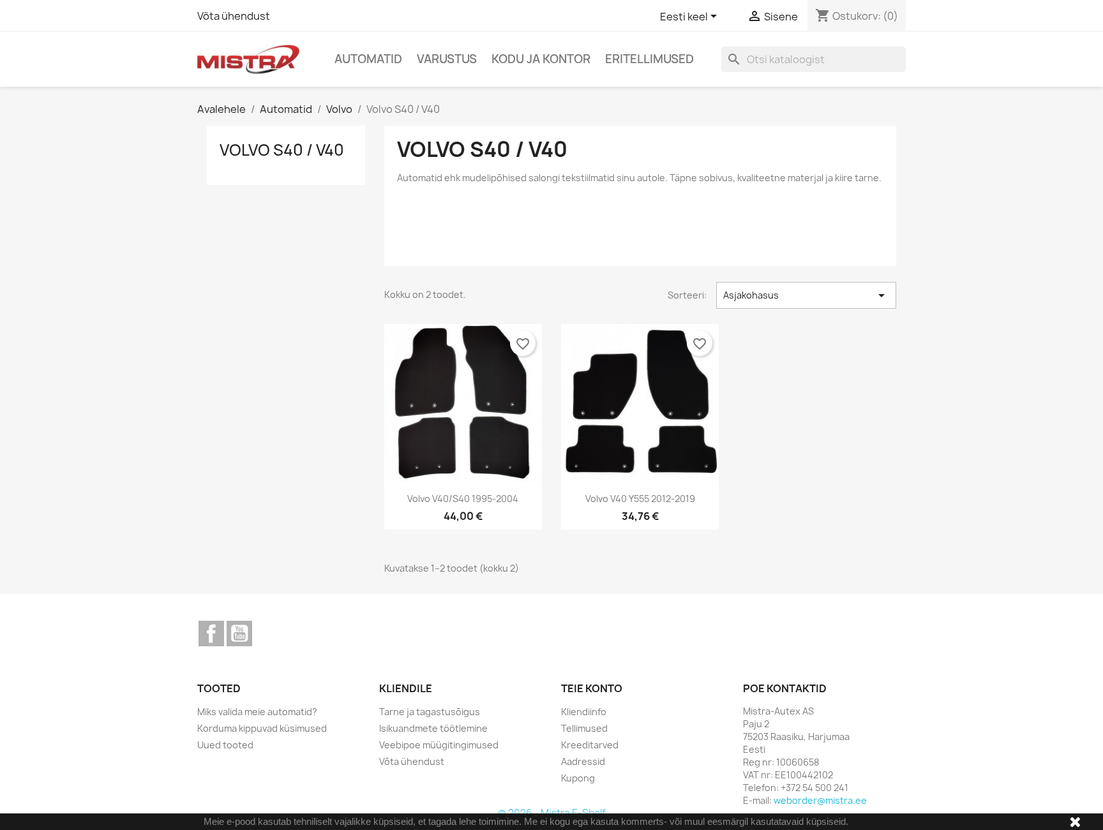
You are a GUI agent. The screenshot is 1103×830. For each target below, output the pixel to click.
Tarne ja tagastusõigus (429, 712)
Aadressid (583, 761)
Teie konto (591, 688)
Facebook (211, 633)
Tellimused (584, 728)
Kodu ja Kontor (540, 59)
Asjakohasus (806, 295)
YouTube (239, 633)
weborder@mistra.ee (820, 800)
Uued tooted (225, 745)
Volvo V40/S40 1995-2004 (462, 499)
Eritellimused (649, 59)
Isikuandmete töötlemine (433, 728)
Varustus (447, 59)
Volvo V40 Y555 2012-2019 (640, 499)
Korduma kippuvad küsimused (262, 728)
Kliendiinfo (583, 712)
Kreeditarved (590, 745)
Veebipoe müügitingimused (439, 745)
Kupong (578, 778)
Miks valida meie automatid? (257, 712)
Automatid (368, 59)
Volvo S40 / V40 (282, 150)
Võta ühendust (233, 16)
